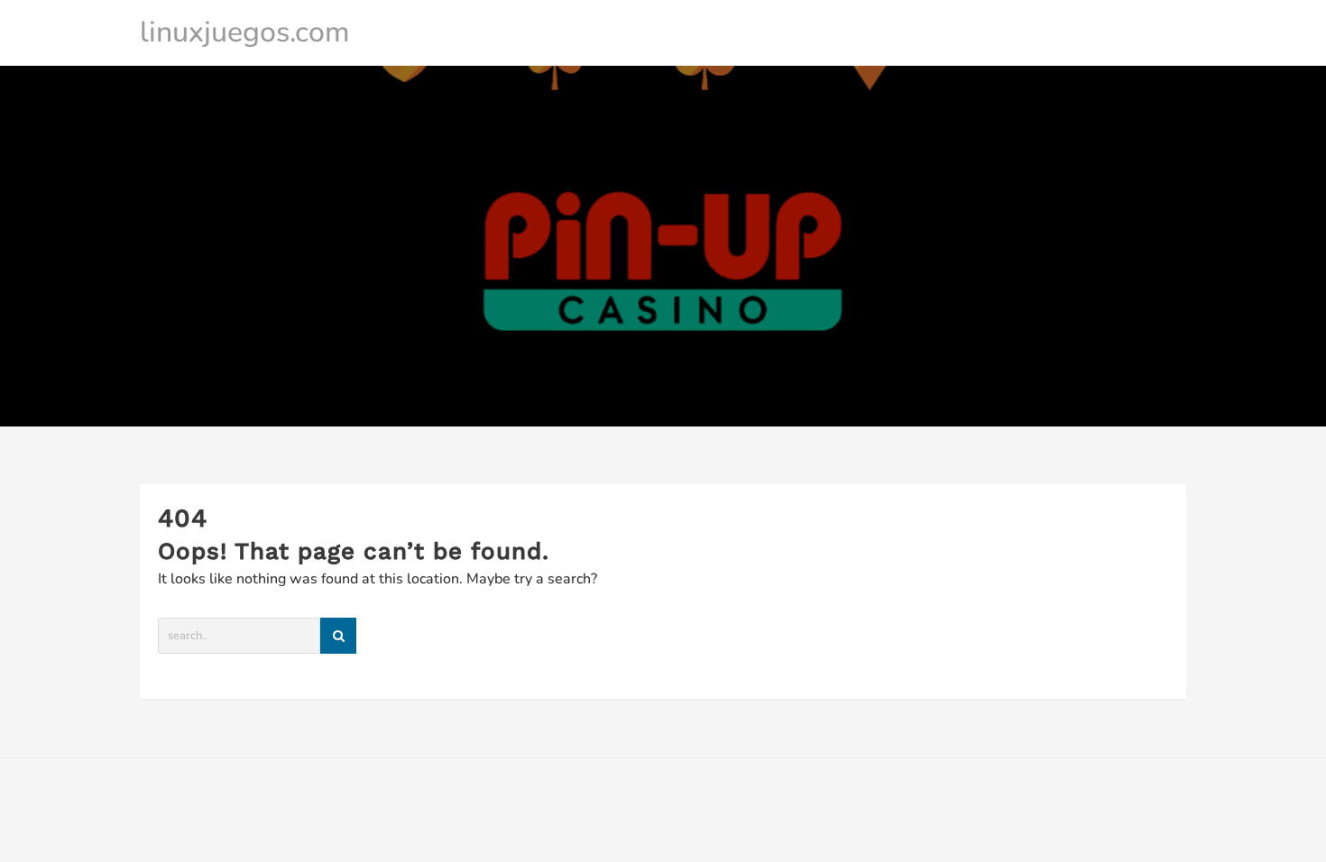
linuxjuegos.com (245, 32)
